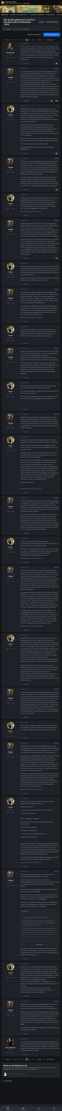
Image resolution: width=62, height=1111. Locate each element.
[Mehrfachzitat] (21, 63)
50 (32, 39)
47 (23, 39)
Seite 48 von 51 (50, 39)
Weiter (39, 39)
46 (20, 39)
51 (35, 39)
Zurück (8, 39)
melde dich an (7, 1069)
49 (29, 39)
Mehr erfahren (3, 2)
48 (26, 39)
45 (17, 39)
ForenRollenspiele (24, 29)
